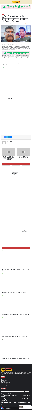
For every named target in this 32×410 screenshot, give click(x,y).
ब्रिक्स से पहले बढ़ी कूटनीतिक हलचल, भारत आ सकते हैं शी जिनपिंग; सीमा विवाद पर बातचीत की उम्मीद (16, 172)
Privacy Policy (29, 408)
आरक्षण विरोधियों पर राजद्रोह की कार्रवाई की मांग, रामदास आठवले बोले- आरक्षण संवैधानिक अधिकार (26, 230)
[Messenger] (11, 137)
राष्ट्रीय (3, 14)
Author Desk (4, 23)
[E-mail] (3, 132)
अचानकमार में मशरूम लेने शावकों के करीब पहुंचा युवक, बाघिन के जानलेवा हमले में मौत (15, 359)
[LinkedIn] (9, 137)
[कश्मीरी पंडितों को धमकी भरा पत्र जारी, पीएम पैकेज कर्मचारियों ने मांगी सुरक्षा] (6, 196)
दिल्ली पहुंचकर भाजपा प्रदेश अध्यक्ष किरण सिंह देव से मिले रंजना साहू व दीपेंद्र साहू (15, 292)
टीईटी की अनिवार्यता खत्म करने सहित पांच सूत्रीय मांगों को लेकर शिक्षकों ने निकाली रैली (15, 270)
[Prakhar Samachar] (16, 2)
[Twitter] (7, 137)
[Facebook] (5, 137)
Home (26, 408)
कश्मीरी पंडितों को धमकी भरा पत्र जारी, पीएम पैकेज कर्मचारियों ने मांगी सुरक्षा (6, 230)
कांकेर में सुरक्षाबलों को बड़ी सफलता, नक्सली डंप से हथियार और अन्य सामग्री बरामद (15, 314)
